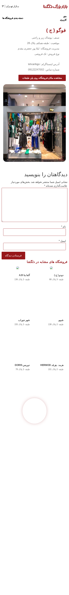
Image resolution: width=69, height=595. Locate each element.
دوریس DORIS (22, 365)
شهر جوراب (24, 320)
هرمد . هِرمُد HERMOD (52, 365)
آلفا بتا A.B (24, 275)
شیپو (61, 320)
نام (63, 226)
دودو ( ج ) (59, 275)
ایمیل (62, 241)
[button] (62, 18)
